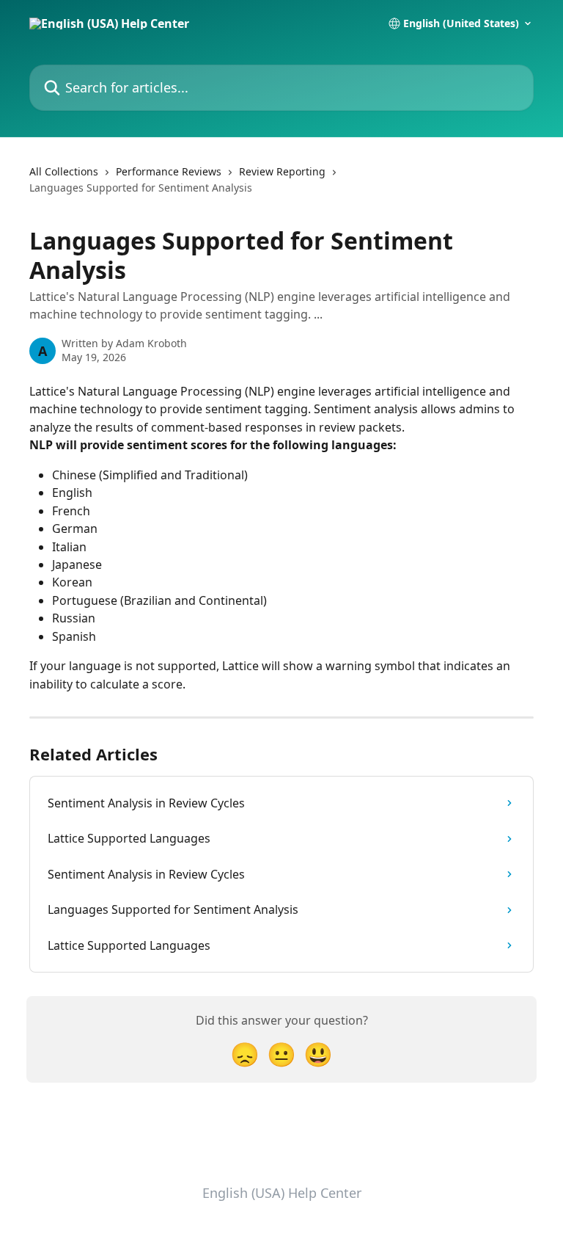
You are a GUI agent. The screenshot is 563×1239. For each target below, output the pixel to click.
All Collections (63, 171)
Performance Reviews (168, 171)
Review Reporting (282, 171)
